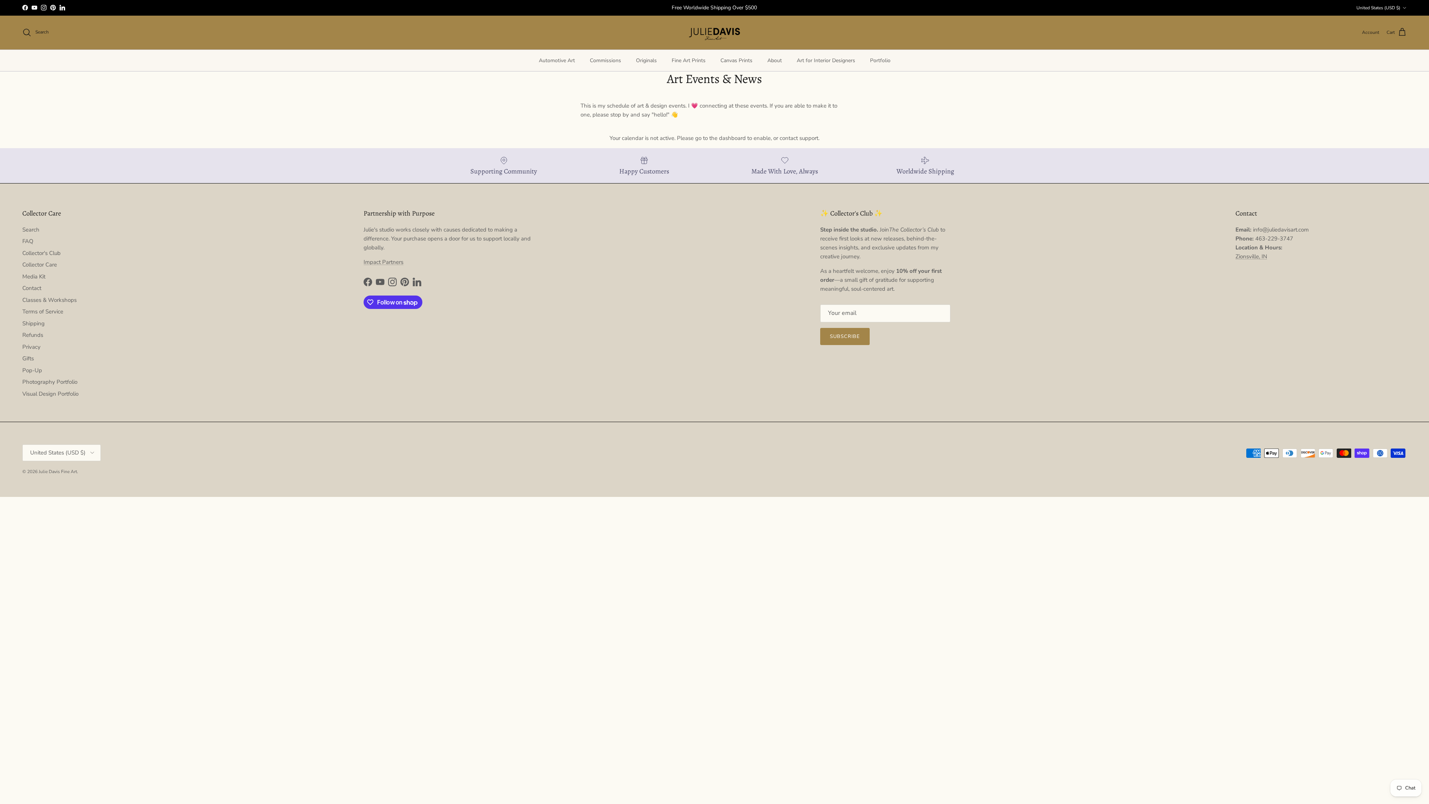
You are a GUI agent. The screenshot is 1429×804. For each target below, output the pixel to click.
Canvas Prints (736, 60)
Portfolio (880, 60)
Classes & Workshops (49, 300)
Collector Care (39, 264)
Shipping (33, 323)
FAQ (27, 241)
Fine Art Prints (689, 60)
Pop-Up (32, 370)
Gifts (28, 358)
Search (30, 229)
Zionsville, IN (1251, 256)
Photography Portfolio (49, 382)
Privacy (31, 347)
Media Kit (33, 276)
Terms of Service (42, 311)
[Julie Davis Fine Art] (714, 32)
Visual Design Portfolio (50, 394)
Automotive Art (557, 60)
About (774, 60)
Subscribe (845, 336)
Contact (31, 288)
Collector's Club (41, 253)
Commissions (605, 60)
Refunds (32, 335)
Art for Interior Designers (826, 60)
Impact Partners (383, 262)
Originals (646, 60)
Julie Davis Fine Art (58, 472)
